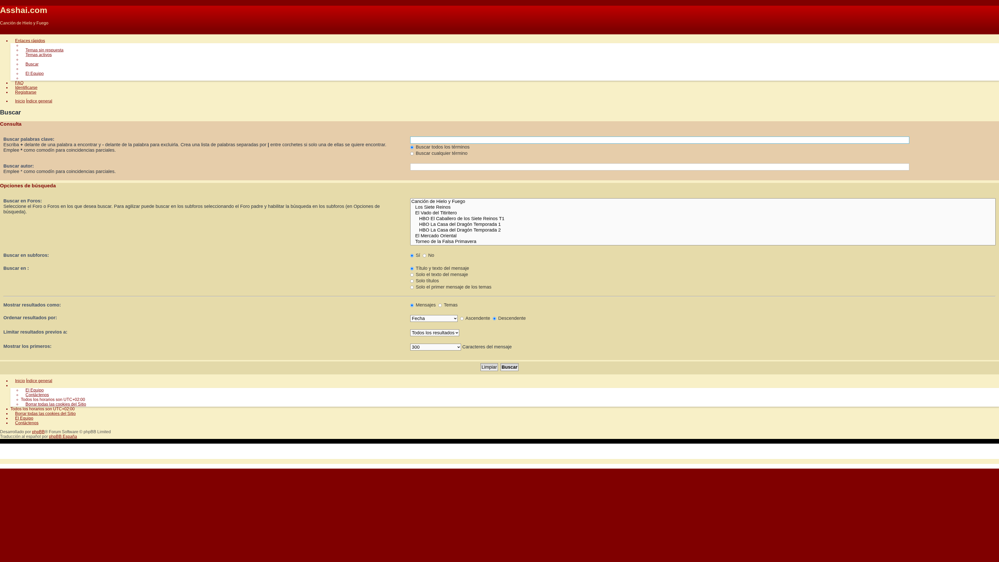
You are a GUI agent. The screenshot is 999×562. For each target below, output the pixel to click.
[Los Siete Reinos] (703, 207)
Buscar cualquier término (441, 153)
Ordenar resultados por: (30, 317)
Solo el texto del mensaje (441, 274)
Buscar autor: (18, 166)
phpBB (38, 432)
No (430, 255)
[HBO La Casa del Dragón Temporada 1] (703, 224)
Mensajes (425, 305)
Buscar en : (16, 268)
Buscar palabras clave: (28, 139)
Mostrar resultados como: (32, 305)
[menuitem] (42, 50)
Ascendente (477, 318)
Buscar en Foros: (22, 200)
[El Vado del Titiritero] (703, 213)
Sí (417, 255)
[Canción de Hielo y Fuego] (703, 202)
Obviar (6, 32)
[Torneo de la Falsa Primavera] (703, 242)
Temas (450, 305)
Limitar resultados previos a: (35, 332)
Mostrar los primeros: (27, 346)
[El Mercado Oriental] (703, 236)
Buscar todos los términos (442, 147)
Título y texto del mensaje (441, 268)
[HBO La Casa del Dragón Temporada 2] (703, 230)
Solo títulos (426, 280)
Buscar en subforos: (26, 255)
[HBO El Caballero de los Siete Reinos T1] (703, 219)
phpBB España (63, 436)
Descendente (511, 318)
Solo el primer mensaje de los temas (452, 287)
